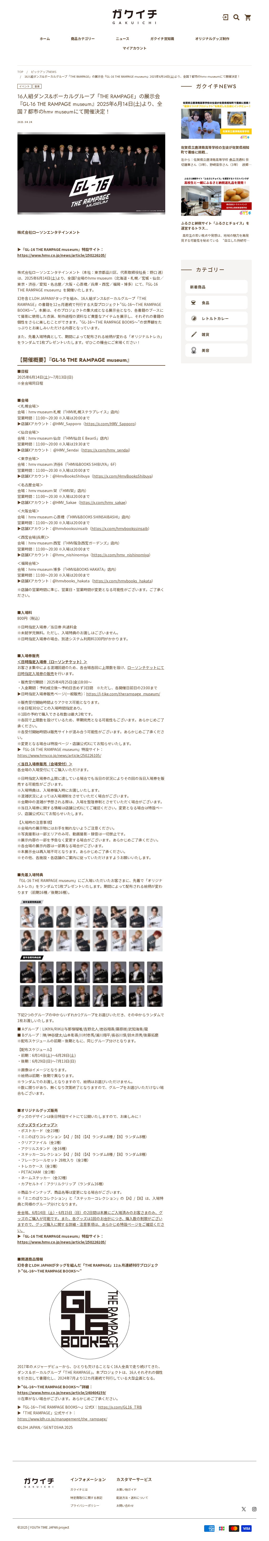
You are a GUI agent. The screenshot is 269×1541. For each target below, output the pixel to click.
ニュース (122, 38)
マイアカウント (135, 48)
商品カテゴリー (83, 38)
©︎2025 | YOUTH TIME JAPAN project (43, 1527)
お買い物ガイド (126, 1489)
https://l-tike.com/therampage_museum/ (123, 693)
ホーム (45, 38)
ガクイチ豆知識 (162, 38)
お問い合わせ (125, 1505)
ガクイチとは (79, 1489)
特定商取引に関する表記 (86, 1497)
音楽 (37, 86)
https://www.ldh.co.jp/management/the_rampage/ (62, 1418)
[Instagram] (254, 1509)
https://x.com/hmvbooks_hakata (122, 580)
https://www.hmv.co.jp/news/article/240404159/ (61, 1392)
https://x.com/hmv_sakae (102, 502)
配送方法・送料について (132, 1497)
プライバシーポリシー (84, 1505)
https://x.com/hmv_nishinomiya (120, 554)
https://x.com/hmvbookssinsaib (119, 528)
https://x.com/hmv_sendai (105, 450)
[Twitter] (244, 1509)
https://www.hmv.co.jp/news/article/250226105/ (61, 255)
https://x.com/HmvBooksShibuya (122, 476)
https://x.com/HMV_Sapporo (110, 423)
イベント (24, 86)
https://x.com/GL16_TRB (120, 1407)
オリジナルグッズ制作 (212, 38)
